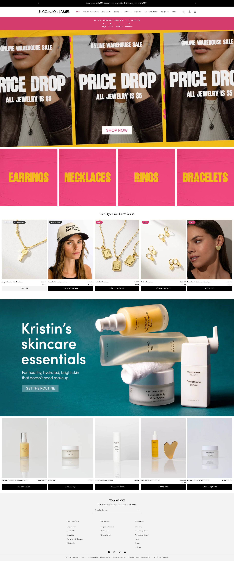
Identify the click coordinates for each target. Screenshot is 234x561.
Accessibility (145, 557)
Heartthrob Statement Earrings (198, 282)
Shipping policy (133, 557)
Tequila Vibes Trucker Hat (57, 282)
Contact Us (71, 531)
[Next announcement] (195, 3)
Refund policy (93, 557)
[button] (184, 11)
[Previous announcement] (38, 3)
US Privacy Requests (160, 557)
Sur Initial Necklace (102, 282)
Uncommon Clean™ (142, 535)
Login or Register (107, 527)
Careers (138, 543)
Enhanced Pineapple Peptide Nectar (15, 480)
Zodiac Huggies (147, 282)
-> (138, 509)
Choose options (70, 288)
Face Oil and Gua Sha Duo (150, 480)
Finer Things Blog (141, 531)
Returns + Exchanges (75, 539)
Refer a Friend (106, 535)
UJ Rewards (105, 531)
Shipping (70, 535)
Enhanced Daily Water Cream (198, 480)
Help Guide (71, 527)
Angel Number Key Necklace (12, 282)
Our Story (138, 527)
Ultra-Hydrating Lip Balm (104, 480)
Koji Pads (51, 480)
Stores (137, 539)
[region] (117, 3)
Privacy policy (105, 557)
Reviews (138, 547)
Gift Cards (71, 543)
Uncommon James (78, 557)
